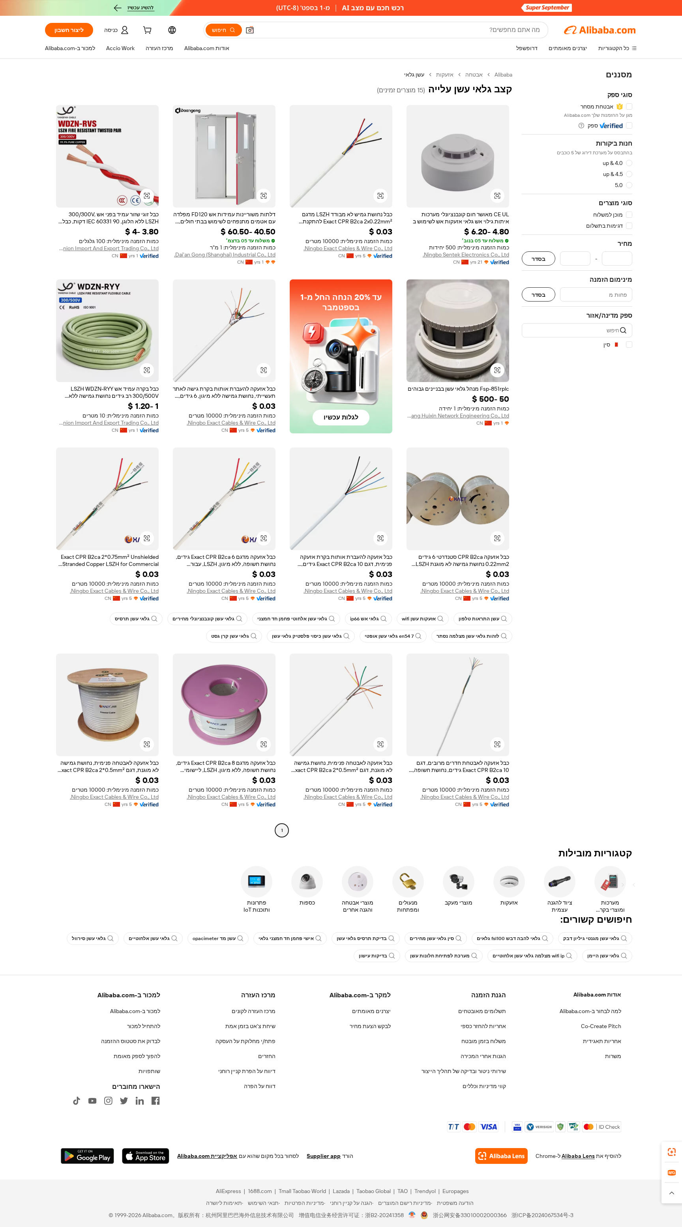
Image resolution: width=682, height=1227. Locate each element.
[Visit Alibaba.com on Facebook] (155, 1100)
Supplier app (324, 1156)
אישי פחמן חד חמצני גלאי (286, 938)
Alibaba (503, 74)
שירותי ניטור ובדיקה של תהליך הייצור (464, 1071)
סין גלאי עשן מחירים (432, 938)
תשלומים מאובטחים (482, 1011)
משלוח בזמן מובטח (483, 1041)
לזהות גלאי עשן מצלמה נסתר (468, 636)
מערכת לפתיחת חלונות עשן (440, 956)
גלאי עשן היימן (603, 956)
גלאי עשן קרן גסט (230, 636)
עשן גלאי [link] (414, 74)
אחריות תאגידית (602, 1041)
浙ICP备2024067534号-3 (542, 1215)
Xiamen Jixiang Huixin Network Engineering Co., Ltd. (458, 415)
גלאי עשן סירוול (89, 938)
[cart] (146, 31)
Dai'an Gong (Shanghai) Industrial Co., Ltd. (224, 254)
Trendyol (425, 1191)
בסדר (538, 258)
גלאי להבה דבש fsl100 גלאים (508, 938)
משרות (613, 1056)
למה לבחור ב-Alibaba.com (590, 1011)
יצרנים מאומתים (371, 1011)
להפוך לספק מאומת (137, 1056)
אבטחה (474, 74)
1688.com (260, 1191)
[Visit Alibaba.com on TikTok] (76, 1100)
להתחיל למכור (143, 1026)
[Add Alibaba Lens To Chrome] (501, 1156)
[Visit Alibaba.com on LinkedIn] (139, 1100)
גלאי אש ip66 (364, 619)
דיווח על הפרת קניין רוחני (246, 1071)
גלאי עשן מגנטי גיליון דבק (591, 938)
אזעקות (444, 74)
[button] (250, 30)
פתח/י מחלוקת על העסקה (245, 1041)
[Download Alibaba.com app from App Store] (145, 1156)
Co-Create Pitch (601, 1026)
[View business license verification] (412, 1215)
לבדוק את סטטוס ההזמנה (130, 1041)
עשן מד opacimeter (214, 938)
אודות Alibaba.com (597, 994)
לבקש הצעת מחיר (370, 1026)
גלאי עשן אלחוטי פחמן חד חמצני (292, 619)
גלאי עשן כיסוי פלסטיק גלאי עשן (307, 636)
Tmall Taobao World (302, 1191)
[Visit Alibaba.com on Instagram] (108, 1100)
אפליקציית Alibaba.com (207, 1156)
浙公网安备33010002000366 (470, 1215)
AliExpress (228, 1191)
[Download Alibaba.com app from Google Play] (87, 1156)
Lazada (341, 1191)
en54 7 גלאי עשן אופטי (389, 636)
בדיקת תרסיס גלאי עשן (362, 938)
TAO (402, 1191)
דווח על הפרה (259, 1086)
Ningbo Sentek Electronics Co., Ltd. (466, 254)
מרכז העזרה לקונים (253, 1011)
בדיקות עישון (373, 956)
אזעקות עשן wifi (419, 619)
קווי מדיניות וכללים (484, 1086)
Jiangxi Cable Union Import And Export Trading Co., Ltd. (107, 248)
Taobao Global (373, 1191)
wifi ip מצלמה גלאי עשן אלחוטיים (528, 956)
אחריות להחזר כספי (483, 1026)
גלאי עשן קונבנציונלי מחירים (203, 619)
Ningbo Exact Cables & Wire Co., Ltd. (348, 248)
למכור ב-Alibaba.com (135, 1011)
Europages (455, 1191)
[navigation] (577, 453)
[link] (671, 1152)
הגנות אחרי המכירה (483, 1056)
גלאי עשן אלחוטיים (149, 938)
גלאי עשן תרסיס (132, 619)
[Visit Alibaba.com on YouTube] (92, 1100)
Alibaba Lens (578, 1156)
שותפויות (149, 1071)
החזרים (266, 1056)
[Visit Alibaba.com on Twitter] (124, 1100)
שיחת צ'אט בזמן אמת (250, 1026)
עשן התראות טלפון (479, 619)
